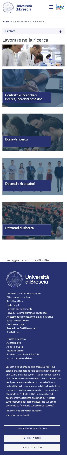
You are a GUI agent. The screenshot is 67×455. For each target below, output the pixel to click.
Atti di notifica (15, 301)
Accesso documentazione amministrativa (30, 316)
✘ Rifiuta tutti (32, 438)
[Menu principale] (51, 7)
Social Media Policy (18, 320)
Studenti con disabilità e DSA (23, 354)
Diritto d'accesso (16, 338)
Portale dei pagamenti (19, 308)
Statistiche (13, 332)
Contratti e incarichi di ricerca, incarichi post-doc (23, 97)
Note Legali (13, 304)
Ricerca (7, 21)
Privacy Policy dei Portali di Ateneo (24, 410)
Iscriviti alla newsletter (20, 358)
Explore (10, 31)
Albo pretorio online (18, 297)
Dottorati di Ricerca (19, 228)
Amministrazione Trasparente (23, 293)
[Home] (17, 7)
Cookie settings (15, 324)
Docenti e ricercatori (20, 183)
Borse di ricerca (16, 139)
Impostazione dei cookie (32, 428)
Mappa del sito (15, 350)
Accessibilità (14, 342)
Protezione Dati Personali (21, 328)
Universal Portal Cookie (18, 415)
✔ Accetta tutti (32, 447)
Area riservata (15, 346)
